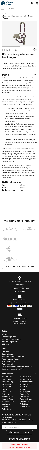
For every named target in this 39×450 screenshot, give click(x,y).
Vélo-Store (24, 404)
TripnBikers (24, 401)
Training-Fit (24, 394)
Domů (4, 14)
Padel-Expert (6, 409)
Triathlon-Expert (26, 399)
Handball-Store (7, 396)
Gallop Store (6, 391)
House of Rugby (8, 399)
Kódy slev (5, 344)
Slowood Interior (26, 382)
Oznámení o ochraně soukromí (13, 369)
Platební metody (8, 364)
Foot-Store (5, 389)
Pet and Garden (26, 379)
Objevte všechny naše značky (19, 267)
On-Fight (5, 406)
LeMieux (9, 49)
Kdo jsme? (6, 351)
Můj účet (5, 334)
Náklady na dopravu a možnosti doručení (17, 366)
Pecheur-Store (25, 377)
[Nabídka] (2, 8)
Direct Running (7, 382)
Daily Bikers (6, 379)
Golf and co (6, 394)
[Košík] (37, 3)
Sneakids (23, 389)
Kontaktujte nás (19, 284)
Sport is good (25, 391)
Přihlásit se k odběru (19, 432)
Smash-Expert (25, 384)
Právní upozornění (8, 361)
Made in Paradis (8, 401)
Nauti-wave (6, 404)
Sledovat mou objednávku (11, 339)
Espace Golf (6, 386)
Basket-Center (7, 377)
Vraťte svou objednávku (19, 323)
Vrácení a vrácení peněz (10, 359)
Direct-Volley (6, 384)
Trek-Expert (24, 396)
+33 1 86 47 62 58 (19, 291)
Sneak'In (23, 386)
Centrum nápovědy (9, 336)
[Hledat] (7, 8)
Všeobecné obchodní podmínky (13, 356)
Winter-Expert (25, 406)
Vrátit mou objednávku (10, 341)
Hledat (11, 9)
